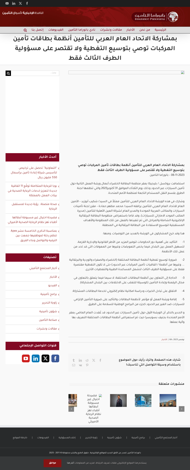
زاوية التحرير (49, 303)
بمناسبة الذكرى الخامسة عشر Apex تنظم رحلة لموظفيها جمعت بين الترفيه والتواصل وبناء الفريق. (34, 236)
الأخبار (164, 340)
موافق (52, 463)
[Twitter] (45, 358)
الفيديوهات (43, 438)
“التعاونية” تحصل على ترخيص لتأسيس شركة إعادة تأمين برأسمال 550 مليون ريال (34, 173)
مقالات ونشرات (47, 329)
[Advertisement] (32, 117)
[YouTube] (26, 358)
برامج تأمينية (48, 294)
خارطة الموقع (20, 438)
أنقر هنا (70, 463)
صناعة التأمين (48, 320)
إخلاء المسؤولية (67, 438)
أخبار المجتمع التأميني (43, 268)
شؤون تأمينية (48, 311)
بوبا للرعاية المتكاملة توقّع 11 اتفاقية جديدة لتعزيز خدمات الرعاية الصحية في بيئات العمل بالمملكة (32, 191)
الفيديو (52, 285)
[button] (25, 30)
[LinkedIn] (36, 358)
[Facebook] (55, 358)
